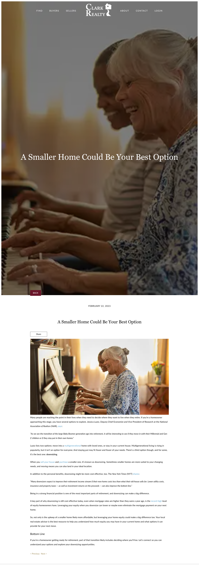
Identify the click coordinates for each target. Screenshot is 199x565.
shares (136, 474)
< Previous (35, 554)
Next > (44, 554)
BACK (35, 293)
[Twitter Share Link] (39, 341)
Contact (142, 10)
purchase (63, 462)
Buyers (54, 10)
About (124, 10)
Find (39, 10)
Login (159, 10)
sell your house (48, 462)
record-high (156, 501)
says (60, 426)
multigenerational (72, 445)
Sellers (71, 10)
